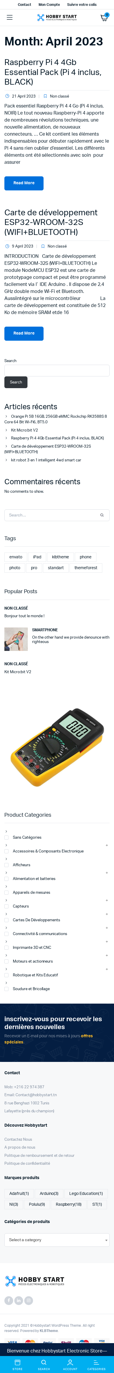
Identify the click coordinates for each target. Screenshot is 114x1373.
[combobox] (57, 1240)
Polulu (37, 1205)
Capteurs (21, 906)
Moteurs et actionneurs (33, 961)
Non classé (59, 96)
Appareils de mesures (31, 893)
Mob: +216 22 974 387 (24, 1087)
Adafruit (19, 1194)
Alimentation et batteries (34, 879)
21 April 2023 (24, 96)
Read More (23, 183)
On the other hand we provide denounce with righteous (70, 640)
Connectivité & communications (40, 934)
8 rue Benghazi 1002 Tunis (26, 1103)
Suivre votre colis (81, 4)
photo (14, 568)
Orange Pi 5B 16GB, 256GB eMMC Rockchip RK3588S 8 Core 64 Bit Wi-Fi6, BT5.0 (55, 419)
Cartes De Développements (36, 920)
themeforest (86, 568)
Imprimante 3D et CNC (32, 948)
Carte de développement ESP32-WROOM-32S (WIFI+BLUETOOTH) (51, 222)
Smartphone (45, 630)
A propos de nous (19, 1147)
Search (10, 361)
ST (97, 1205)
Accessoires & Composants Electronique (48, 851)
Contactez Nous (18, 1140)
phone (85, 557)
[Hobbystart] (57, 17)
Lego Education (86, 1194)
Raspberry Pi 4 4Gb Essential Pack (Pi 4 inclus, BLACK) (52, 72)
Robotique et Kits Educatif (35, 975)
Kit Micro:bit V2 (24, 430)
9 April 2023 (22, 246)
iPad (37, 557)
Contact (25, 4)
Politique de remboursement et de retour (39, 1156)
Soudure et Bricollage (31, 989)
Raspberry (69, 1205)
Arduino (49, 1194)
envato (15, 557)
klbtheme (60, 557)
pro (34, 568)
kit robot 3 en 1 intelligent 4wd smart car (46, 460)
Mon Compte (49, 4)
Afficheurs (21, 865)
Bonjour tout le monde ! (24, 616)
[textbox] (25, 1240)
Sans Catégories (27, 838)
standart (56, 568)
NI (13, 1205)
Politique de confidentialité (27, 1164)
